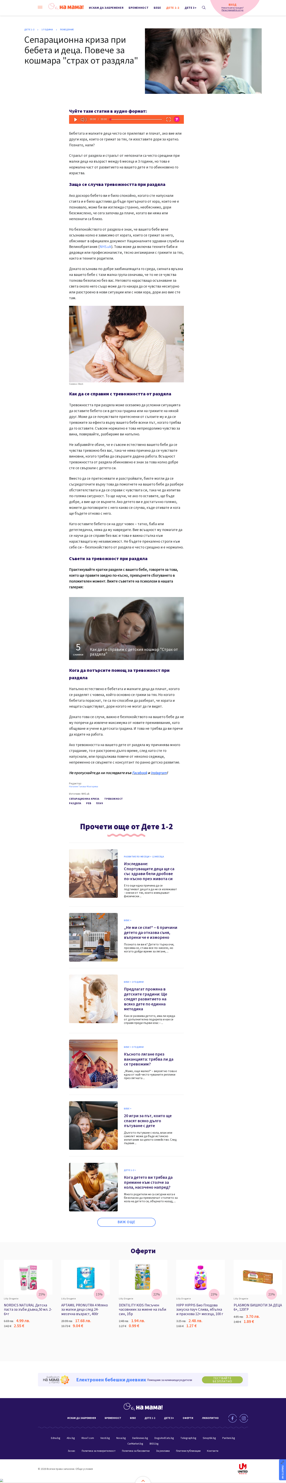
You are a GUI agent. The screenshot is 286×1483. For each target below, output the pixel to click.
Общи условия (84, 1469)
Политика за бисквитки (136, 1451)
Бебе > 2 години (134, 982)
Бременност (138, 8)
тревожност (113, 799)
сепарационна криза (84, 799)
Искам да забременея (106, 8)
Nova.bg (121, 1438)
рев (88, 803)
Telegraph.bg (188, 1438)
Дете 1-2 (172, 8)
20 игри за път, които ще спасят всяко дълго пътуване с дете (148, 1121)
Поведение (67, 29)
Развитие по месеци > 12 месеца (144, 856)
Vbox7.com (87, 1438)
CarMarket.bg (135, 1444)
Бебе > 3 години (134, 1047)
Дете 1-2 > (130, 1170)
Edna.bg (55, 1438)
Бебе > (127, 920)
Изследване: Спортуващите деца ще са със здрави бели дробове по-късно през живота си (149, 871)
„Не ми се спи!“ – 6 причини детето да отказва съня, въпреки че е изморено (150, 932)
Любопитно (210, 1418)
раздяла (75, 803)
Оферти (143, 1251)
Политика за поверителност (99, 1451)
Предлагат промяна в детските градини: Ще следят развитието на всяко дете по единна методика (145, 999)
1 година (47, 29)
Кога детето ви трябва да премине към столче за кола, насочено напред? (148, 1182)
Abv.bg (71, 1438)
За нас (71, 1451)
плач (99, 803)
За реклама (163, 1451)
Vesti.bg (105, 1438)
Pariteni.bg (228, 1438)
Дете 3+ (191, 8)
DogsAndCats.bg (164, 1438)
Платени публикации (188, 1451)
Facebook (139, 773)
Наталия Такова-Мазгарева (83, 786)
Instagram (159, 773)
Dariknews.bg (140, 1438)
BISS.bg (154, 1444)
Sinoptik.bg (209, 1438)
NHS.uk (105, 246)
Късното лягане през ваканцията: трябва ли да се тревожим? (148, 1059)
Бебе (157, 8)
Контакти (212, 1451)
